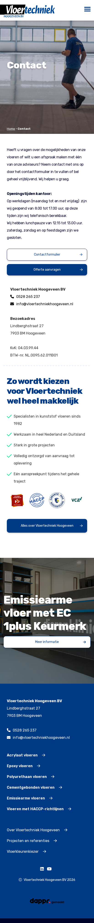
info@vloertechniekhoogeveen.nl (44, 304)
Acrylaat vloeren (23, 755)
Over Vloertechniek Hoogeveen (34, 830)
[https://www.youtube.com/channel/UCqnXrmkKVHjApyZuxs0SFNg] (50, 869)
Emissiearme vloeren (26, 798)
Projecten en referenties (28, 841)
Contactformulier (47, 254)
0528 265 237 (28, 296)
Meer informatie (47, 642)
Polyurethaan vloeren (27, 777)
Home (11, 128)
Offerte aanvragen (47, 270)
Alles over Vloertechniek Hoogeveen (47, 526)
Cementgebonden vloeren (31, 787)
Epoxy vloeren (20, 766)
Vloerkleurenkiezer (23, 851)
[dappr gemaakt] (47, 901)
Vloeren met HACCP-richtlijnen (36, 809)
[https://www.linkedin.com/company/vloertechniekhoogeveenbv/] (43, 869)
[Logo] (29, 11)
